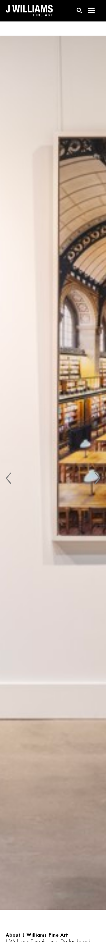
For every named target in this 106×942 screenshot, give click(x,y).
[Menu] (91, 10)
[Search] (79, 10)
